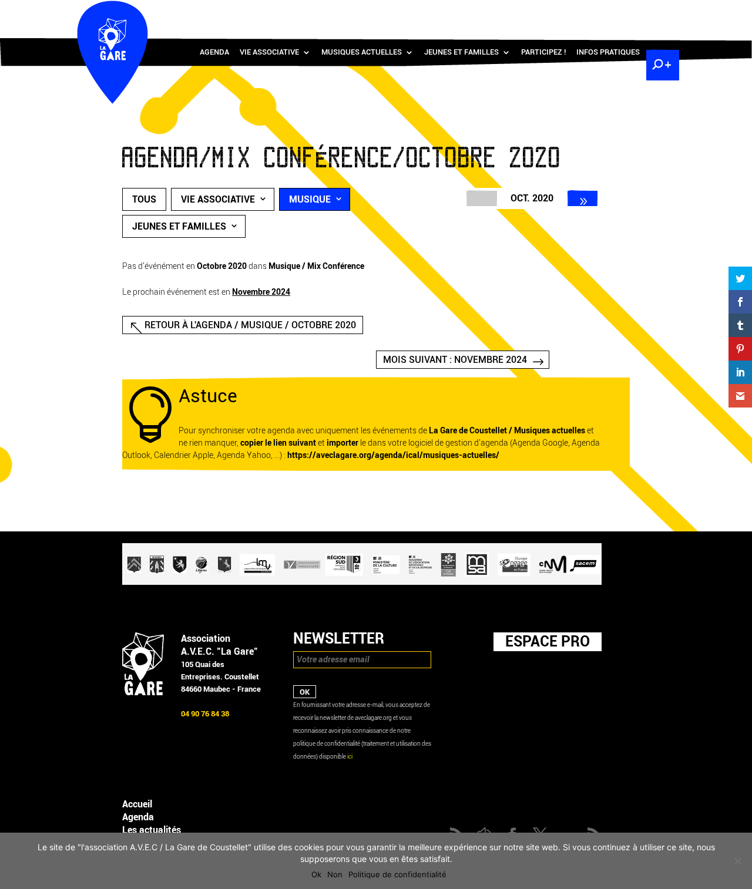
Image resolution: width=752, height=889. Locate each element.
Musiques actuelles (361, 52)
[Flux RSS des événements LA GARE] (661, 12)
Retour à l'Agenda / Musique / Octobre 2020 (250, 325)
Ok (316, 874)
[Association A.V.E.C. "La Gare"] (143, 693)
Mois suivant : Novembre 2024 (455, 359)
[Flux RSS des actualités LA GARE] (575, 12)
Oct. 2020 (532, 198)
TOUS (144, 199)
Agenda (214, 52)
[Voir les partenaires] (362, 582)
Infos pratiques (608, 52)
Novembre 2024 (261, 292)
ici (349, 756)
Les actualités (151, 830)
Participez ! (543, 52)
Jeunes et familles (461, 52)
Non (335, 874)
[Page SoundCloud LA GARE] (592, 12)
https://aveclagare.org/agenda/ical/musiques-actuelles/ (393, 455)
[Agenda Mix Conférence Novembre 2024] (583, 198)
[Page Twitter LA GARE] (626, 12)
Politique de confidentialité (397, 874)
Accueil (137, 804)
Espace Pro (547, 641)
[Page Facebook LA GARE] (609, 12)
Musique (310, 199)
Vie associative (269, 52)
